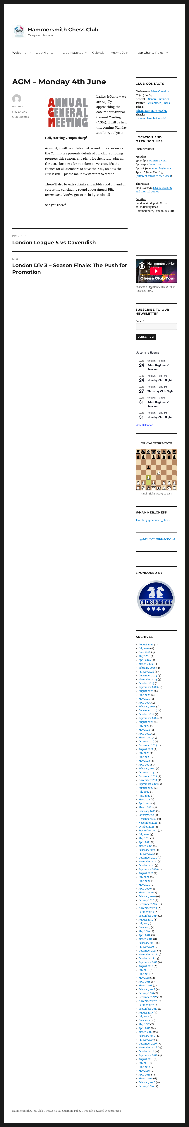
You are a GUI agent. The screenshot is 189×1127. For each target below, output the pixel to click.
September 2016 (148, 1055)
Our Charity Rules (151, 52)
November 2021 (148, 822)
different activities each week (154, 176)
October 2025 (146, 683)
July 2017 (144, 1016)
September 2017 (148, 1008)
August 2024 (146, 722)
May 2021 (144, 838)
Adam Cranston (160, 91)
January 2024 (146, 741)
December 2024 (148, 710)
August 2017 (146, 1012)
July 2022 (144, 791)
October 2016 (146, 1051)
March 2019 (146, 939)
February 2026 (147, 667)
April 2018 (144, 981)
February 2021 (147, 850)
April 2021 (144, 842)
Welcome (19, 52)
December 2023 (148, 745)
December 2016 (148, 1043)
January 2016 (146, 1086)
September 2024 (148, 718)
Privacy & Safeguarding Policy (63, 1110)
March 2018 (145, 985)
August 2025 (146, 691)
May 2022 (144, 799)
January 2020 (146, 900)
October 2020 (146, 865)
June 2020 (144, 881)
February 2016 (147, 1082)
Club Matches (73, 52)
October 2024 (146, 714)
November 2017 (148, 1001)
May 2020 (144, 884)
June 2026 (145, 652)
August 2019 (146, 919)
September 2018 (148, 962)
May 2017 (144, 1024)
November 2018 (148, 954)
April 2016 (145, 1074)
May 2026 (144, 656)
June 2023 (144, 757)
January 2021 (146, 853)
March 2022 (146, 807)
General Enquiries (158, 99)
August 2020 (146, 873)
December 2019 (148, 904)
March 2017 (145, 1032)
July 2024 (144, 726)
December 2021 (148, 819)
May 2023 (144, 760)
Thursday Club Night (160, 391)
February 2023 (147, 768)
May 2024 (144, 729)
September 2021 (148, 830)
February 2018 (147, 989)
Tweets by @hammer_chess (153, 520)
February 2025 (147, 706)
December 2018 (148, 950)
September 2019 (148, 915)
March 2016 (146, 1078)
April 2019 (145, 935)
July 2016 (144, 1063)
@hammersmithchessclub (151, 110)
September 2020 (148, 869)
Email (140, 321)
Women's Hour (158, 160)
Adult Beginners (161, 168)
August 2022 (146, 788)
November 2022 (148, 780)
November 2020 (148, 861)
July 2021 (144, 834)
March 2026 (146, 664)
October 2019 (146, 912)
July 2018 (144, 970)
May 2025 (144, 698)
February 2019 (147, 943)
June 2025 (144, 695)
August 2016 (146, 1059)
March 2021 (145, 846)
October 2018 (146, 958)
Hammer (17, 106)
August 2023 (146, 749)
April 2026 (145, 660)
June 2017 (144, 1020)
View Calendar (144, 425)
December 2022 (148, 776)
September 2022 (148, 784)
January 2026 (146, 671)
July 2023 (144, 753)
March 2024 (146, 737)
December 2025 (148, 675)
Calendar (99, 52)
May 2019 (144, 931)
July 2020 (144, 877)
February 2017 (147, 1036)
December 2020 (148, 857)
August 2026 (146, 644)
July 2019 (144, 923)
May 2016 (144, 1070)
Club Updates (20, 116)
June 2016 (144, 1067)
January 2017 (146, 1039)
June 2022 (144, 795)
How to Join (119, 52)
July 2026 (144, 648)
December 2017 (148, 997)
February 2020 (147, 896)
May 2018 (144, 977)
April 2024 (145, 733)
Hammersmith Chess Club (63, 29)
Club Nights (44, 52)
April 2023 (145, 764)
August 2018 (146, 966)
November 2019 (148, 908)
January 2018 (146, 993)
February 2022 (147, 811)
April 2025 (145, 702)
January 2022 (146, 815)
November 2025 (148, 679)
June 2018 (144, 974)
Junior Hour (156, 164)
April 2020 (145, 888)
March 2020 (146, 892)
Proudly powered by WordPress (102, 1110)
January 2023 (146, 772)
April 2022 (145, 803)
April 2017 (144, 1028)
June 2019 (144, 927)
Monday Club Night (159, 380)
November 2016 (148, 1047)
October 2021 (146, 826)
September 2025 (148, 687)
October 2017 (146, 1005)
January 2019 (146, 946)
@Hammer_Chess (159, 103)
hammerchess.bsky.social (151, 118)
